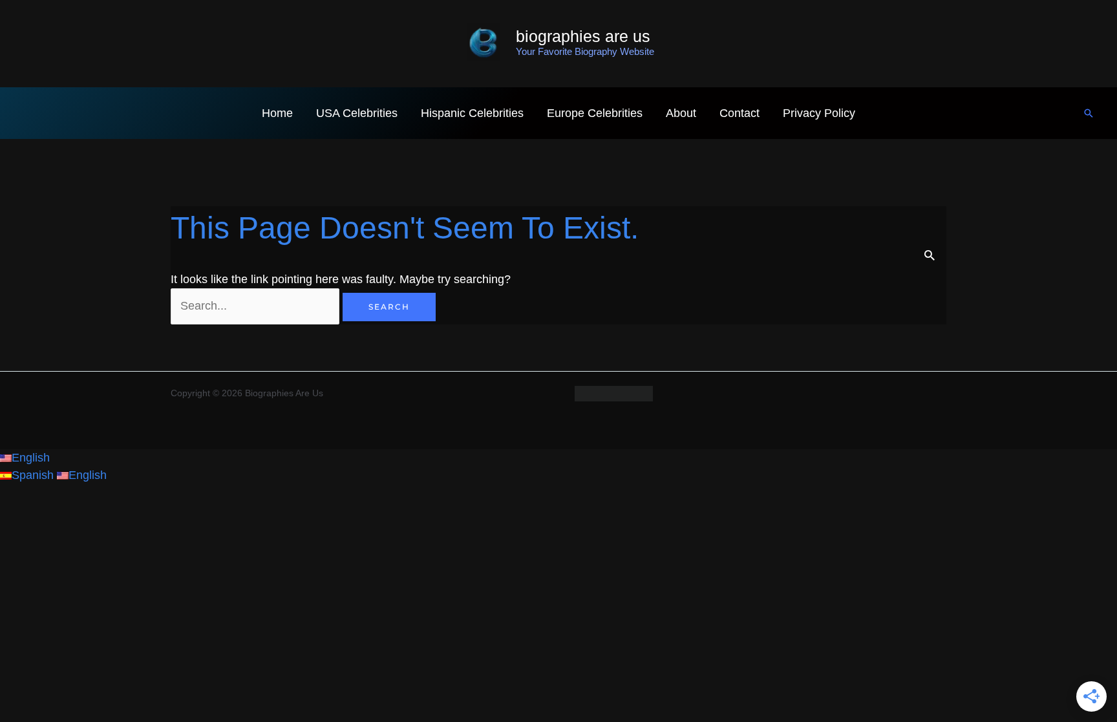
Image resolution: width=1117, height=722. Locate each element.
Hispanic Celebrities (472, 113)
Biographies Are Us (583, 36)
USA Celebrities (357, 113)
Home (277, 113)
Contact (739, 113)
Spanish (34, 475)
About (681, 113)
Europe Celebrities (595, 113)
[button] (1088, 113)
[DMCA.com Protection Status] (614, 393)
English (31, 457)
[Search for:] (257, 305)
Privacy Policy (819, 113)
